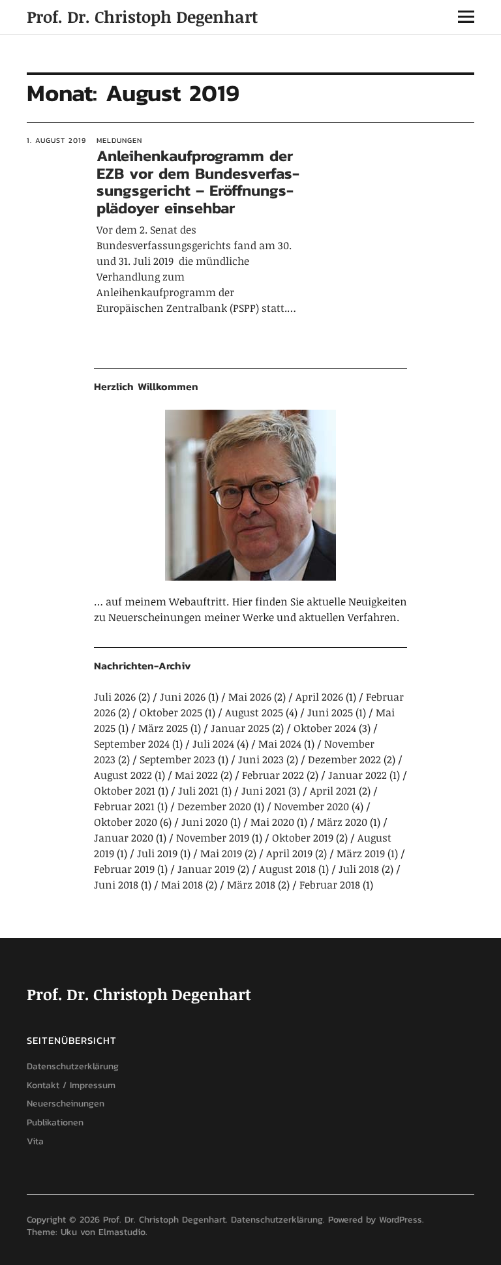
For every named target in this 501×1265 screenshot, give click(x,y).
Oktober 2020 (125, 822)
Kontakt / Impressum (71, 1085)
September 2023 (177, 759)
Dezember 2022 (344, 759)
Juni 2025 (330, 712)
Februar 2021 (124, 806)
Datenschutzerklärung (73, 1066)
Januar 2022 (357, 775)
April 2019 (289, 853)
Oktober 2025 (171, 712)
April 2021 (333, 791)
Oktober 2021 (124, 791)
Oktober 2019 (302, 838)
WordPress (400, 1220)
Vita (35, 1141)
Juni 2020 (204, 822)
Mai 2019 (221, 853)
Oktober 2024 (325, 728)
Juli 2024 (213, 744)
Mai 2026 (249, 697)
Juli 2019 (157, 853)
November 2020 (311, 806)
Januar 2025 (240, 728)
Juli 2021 (198, 791)
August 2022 (123, 775)
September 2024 (132, 744)
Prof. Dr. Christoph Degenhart (142, 16)
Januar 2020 (123, 838)
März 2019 (361, 853)
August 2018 (287, 869)
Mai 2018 (182, 884)
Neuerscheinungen (65, 1103)
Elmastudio (122, 1232)
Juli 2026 (115, 697)
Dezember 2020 (214, 806)
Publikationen (55, 1122)
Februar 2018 (329, 884)
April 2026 (319, 697)
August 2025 (254, 712)
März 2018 (251, 884)
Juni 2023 (261, 759)
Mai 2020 (272, 822)
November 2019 (212, 838)
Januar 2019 (206, 869)
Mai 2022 (196, 775)
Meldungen (119, 140)
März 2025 (163, 728)
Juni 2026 (182, 697)
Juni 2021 (263, 791)
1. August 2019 (56, 140)
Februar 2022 (273, 775)
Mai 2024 (279, 744)
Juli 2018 (359, 869)
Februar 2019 (124, 869)
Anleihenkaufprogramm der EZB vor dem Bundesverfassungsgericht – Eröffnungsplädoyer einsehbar (198, 181)
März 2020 (342, 822)
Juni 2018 (116, 884)
